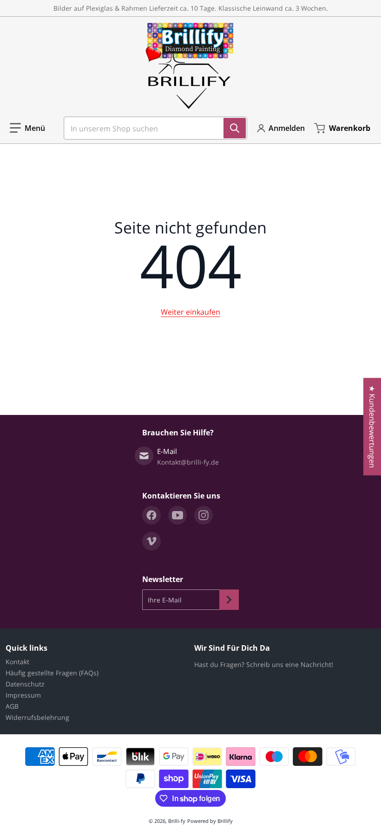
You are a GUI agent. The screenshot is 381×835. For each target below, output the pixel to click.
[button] (27, 128)
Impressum (23, 695)
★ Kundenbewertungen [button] (372, 426)
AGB (12, 706)
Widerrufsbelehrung (37, 717)
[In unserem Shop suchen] (234, 128)
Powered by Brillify (210, 820)
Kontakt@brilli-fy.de (188, 462)
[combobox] (151, 128)
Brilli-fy (176, 820)
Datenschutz (25, 684)
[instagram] (203, 515)
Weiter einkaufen (190, 312)
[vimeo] (151, 541)
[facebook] (151, 515)
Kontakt (17, 661)
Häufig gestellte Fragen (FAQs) (52, 672)
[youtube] (177, 515)
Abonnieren (229, 599)
